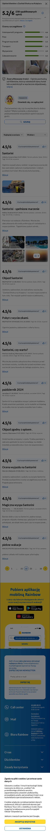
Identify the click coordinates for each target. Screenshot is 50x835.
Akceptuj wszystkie (26, 822)
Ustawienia (29, 829)
